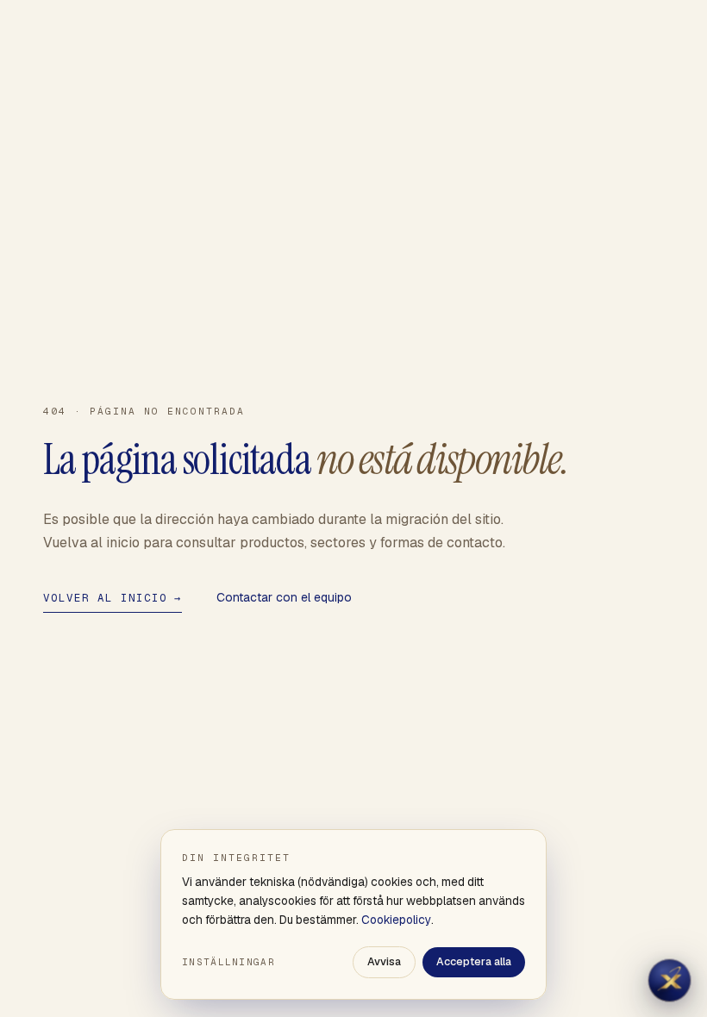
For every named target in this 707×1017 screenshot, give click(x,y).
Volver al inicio (112, 597)
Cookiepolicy (396, 919)
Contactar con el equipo (284, 597)
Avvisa (384, 961)
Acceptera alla (473, 961)
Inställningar (228, 962)
